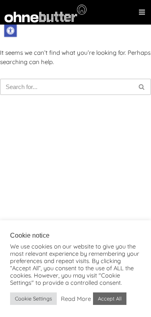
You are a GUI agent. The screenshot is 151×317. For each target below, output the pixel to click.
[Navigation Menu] (142, 12)
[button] (10, 30)
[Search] (142, 87)
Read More (76, 298)
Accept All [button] (110, 298)
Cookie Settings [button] (33, 298)
